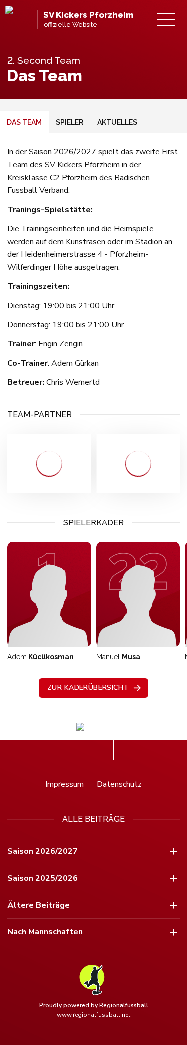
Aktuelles (117, 122)
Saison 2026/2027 (42, 851)
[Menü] (166, 19)
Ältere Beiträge (38, 905)
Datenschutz (119, 784)
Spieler (69, 122)
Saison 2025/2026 (42, 878)
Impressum (64, 784)
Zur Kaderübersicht (88, 687)
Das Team (24, 122)
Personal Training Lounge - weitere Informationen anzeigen (49, 463)
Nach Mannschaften (45, 931)
